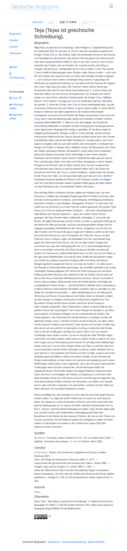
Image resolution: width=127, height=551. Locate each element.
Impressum (54, 542)
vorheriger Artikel (16, 106)
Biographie (15, 33)
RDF (14, 67)
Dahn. (37, 492)
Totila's (110, 140)
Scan (14, 98)
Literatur (13, 40)
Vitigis (99, 97)
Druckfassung (16, 76)
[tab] (68, 22)
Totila (52, 54)
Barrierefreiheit (96, 542)
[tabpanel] (63, 275)
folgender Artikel (15, 116)
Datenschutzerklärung (74, 542)
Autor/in (13, 46)
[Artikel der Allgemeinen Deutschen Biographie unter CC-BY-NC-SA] (42, 516)
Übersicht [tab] (37, 22)
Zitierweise (15, 53)
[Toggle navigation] (111, 6)
